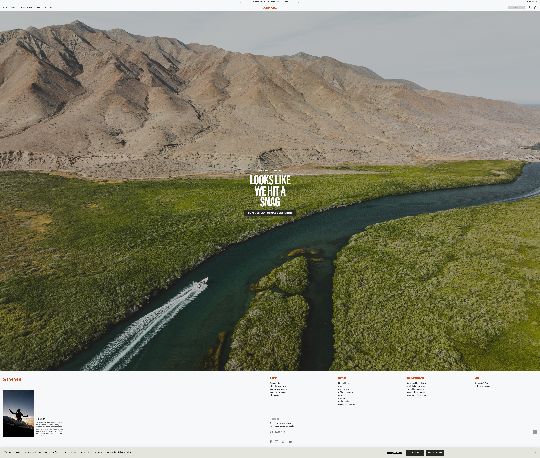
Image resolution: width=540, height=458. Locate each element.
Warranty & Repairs (278, 389)
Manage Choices (394, 453)
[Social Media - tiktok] (283, 441)
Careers (341, 387)
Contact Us (275, 383)
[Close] (535, 453)
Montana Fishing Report (417, 396)
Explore (48, 8)
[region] (270, 453)
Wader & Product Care (280, 393)
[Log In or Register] (529, 8)
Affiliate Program (345, 393)
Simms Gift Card (482, 383)
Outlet (38, 8)
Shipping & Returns (278, 387)
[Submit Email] (535, 432)
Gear (22, 8)
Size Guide (275, 396)
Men (5, 8)
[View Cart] (535, 7)
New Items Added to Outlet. (277, 2)
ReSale (341, 396)
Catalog (341, 399)
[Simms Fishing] (270, 8)
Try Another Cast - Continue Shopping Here (270, 213)
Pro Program (343, 389)
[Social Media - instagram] (276, 441)
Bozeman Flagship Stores (417, 383)
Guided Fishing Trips (415, 387)
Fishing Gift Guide (482, 387)
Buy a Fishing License (416, 393)
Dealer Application (346, 405)
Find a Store (531, 2)
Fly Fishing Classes (415, 389)
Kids (29, 8)
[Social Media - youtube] (290, 441)
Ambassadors (344, 402)
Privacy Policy (124, 452)
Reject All (415, 453)
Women (13, 8)
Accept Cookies (435, 453)
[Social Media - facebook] (271, 441)
